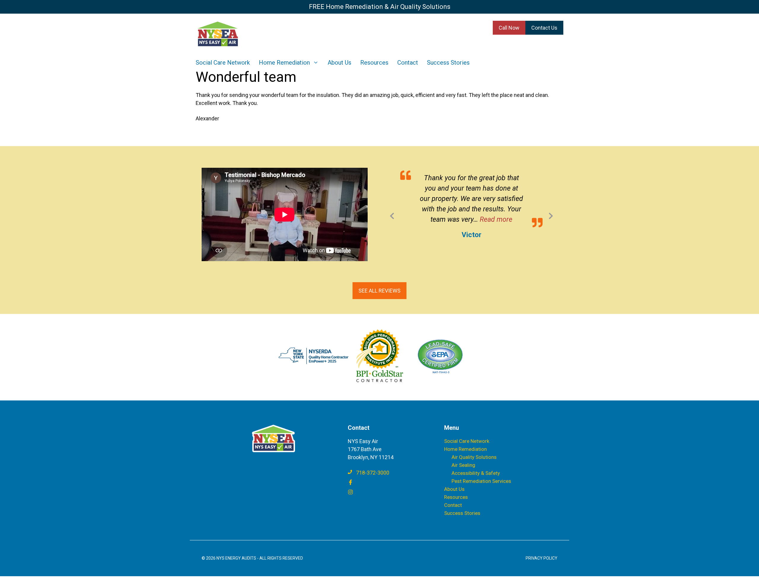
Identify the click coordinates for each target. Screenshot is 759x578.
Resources (374, 62)
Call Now (509, 28)
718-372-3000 (372, 473)
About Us (339, 62)
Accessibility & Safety (476, 473)
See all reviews (379, 291)
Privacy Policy (541, 558)
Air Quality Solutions (474, 457)
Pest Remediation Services (481, 481)
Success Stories (448, 62)
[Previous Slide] (392, 214)
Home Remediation (284, 62)
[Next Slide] (550, 214)
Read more (496, 219)
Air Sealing (463, 465)
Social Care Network (223, 62)
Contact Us (544, 28)
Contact (407, 62)
